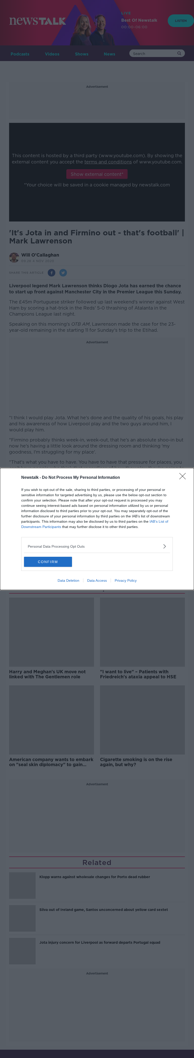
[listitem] (97, 546)
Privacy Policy (126, 580)
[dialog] (97, 529)
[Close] (184, 478)
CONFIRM (48, 562)
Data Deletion (68, 580)
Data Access (97, 580)
